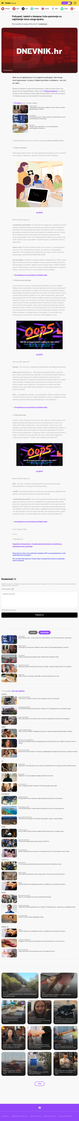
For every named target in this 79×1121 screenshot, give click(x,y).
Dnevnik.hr (7, 8)
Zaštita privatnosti (49, 1116)
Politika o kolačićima (65, 1116)
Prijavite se (39, 615)
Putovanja (36, 8)
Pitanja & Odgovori (51, 91)
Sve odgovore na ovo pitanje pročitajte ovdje (31, 275)
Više (39, 1084)
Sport (26, 8)
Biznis (56, 8)
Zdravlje (66, 8)
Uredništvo (5, 1116)
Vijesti (17, 8)
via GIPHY (39, 212)
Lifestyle (47, 8)
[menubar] (75, 3)
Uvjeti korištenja (35, 1116)
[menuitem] (75, 3)
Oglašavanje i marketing (19, 1116)
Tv (74, 8)
